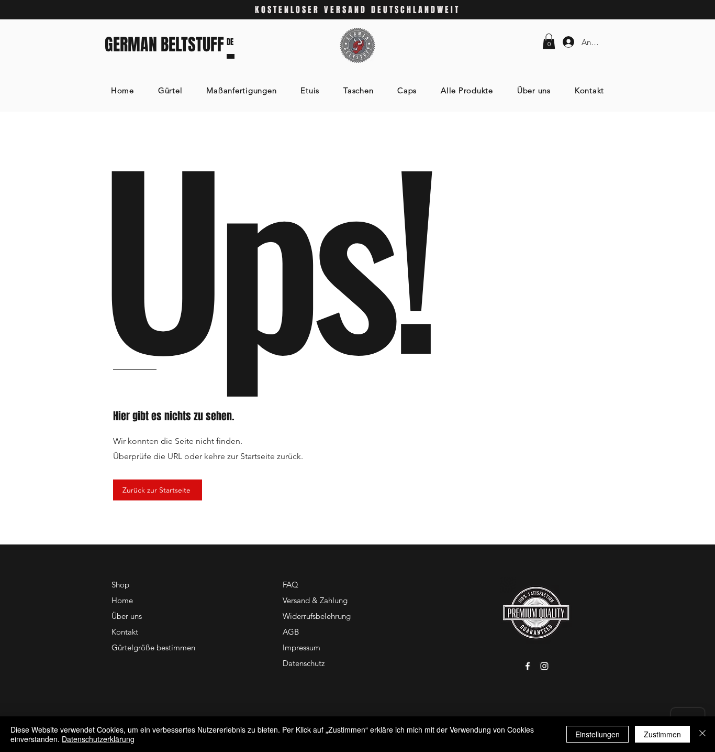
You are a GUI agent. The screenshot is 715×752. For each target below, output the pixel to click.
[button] (548, 41)
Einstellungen (597, 734)
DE (230, 42)
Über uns (126, 616)
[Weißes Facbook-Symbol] (527, 666)
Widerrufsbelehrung (317, 616)
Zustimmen (662, 734)
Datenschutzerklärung (98, 739)
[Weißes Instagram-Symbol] (544, 666)
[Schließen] (702, 734)
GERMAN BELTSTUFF (164, 44)
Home (122, 600)
